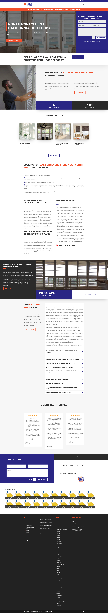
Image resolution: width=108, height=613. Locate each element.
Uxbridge (58, 591)
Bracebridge (58, 527)
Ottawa (57, 574)
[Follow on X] (81, 457)
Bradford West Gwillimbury (61, 529)
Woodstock (58, 605)
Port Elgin (58, 585)
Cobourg (58, 539)
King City (58, 558)
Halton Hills (58, 550)
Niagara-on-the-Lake (60, 564)
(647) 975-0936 (45, 295)
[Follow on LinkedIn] (84, 457)
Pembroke (58, 576)
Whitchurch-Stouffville (60, 601)
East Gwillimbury (59, 543)
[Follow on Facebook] (77, 457)
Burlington (58, 535)
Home (41, 4)
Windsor (58, 603)
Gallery (60, 4)
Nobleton (58, 566)
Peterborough (59, 578)
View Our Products (14, 40)
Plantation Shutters (29, 534)
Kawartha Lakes (59, 556)
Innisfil (57, 554)
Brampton (58, 531)
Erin (57, 545)
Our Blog (73, 4)
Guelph (57, 549)
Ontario (57, 570)
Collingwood (58, 541)
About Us (8, 288)
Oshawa (58, 572)
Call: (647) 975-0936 (78, 57)
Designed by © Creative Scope (30, 611)
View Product (24, 146)
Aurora (57, 523)
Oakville (57, 568)
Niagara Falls (58, 562)
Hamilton (58, 552)
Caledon (58, 537)
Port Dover (58, 583)
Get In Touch (30, 329)
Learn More (80, 92)
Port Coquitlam (59, 582)
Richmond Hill (59, 587)
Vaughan (58, 593)
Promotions (67, 4)
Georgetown (58, 547)
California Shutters (29, 525)
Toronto (58, 589)
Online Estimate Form (90, 294)
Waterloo (58, 597)
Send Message (42, 479)
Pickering (58, 580)
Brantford (58, 533)
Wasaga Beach (59, 595)
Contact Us (79, 4)
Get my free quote (101, 37)
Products (54, 4)
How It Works (47, 4)
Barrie (57, 525)
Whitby (57, 599)
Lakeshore (58, 560)
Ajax (57, 521)
